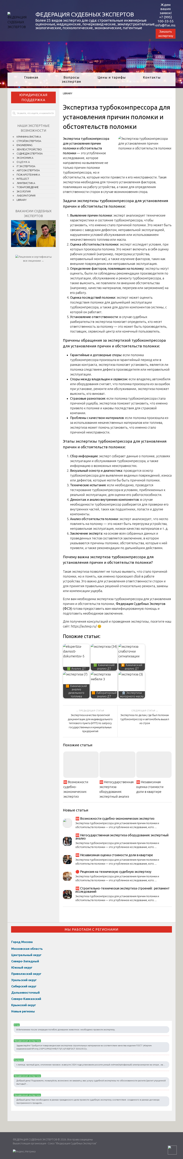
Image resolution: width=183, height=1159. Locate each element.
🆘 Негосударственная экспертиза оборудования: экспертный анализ (116, 789)
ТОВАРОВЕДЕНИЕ (28, 187)
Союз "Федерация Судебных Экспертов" (72, 1143)
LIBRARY (67, 93)
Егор (16, 1025)
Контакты (152, 77)
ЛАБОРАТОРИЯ (26, 195)
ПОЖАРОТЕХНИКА (28, 174)
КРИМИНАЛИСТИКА (29, 136)
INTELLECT (23, 178)
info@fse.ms (165, 25)
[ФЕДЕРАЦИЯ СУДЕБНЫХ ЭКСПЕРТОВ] (18, 27)
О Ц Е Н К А (23, 161)
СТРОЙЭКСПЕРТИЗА (29, 140)
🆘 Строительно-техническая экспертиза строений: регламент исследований (122, 889)
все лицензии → (33, 260)
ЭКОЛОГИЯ (24, 191)
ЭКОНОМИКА (25, 157)
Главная (31, 77)
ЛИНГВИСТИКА (26, 183)
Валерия (18, 1060)
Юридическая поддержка (33, 97)
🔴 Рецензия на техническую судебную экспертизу (113, 871)
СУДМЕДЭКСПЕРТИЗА (30, 153)
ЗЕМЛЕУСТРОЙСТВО (29, 149)
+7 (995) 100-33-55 (165, 19)
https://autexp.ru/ (84, 626)
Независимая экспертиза (27, 1041)
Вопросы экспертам (71, 79)
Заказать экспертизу (165, 33)
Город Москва (22, 942)
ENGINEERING (25, 145)
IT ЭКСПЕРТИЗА (26, 166)
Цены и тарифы (112, 77)
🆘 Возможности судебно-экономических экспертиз (75, 789)
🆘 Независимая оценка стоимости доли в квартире (150, 786)
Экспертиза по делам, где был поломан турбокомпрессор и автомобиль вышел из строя (144, 719)
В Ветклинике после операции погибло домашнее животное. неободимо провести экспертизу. (65, 1029)
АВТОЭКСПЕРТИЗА (28, 170)
